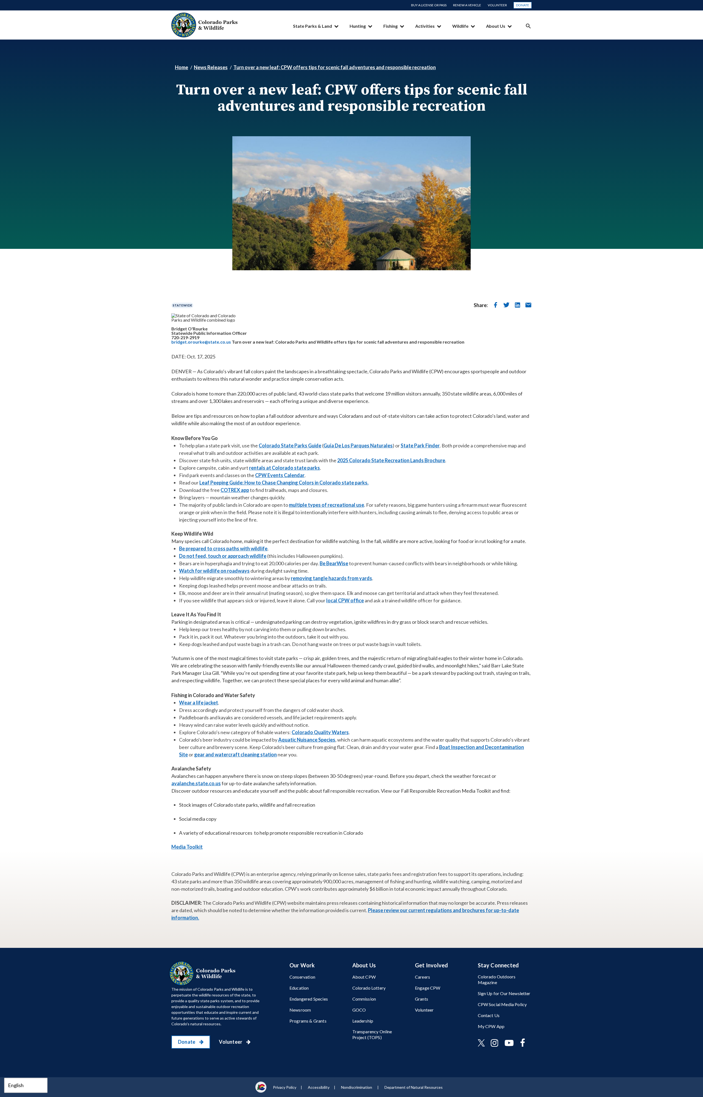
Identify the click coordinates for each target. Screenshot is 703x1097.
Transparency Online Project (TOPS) (372, 1034)
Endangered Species (308, 998)
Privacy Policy (284, 1087)
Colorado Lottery (369, 987)
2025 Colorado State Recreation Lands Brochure (391, 460)
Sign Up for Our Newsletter (504, 993)
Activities (425, 26)
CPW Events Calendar (280, 475)
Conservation (302, 976)
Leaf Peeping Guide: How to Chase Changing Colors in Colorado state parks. (284, 483)
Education (299, 987)
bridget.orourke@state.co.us (201, 341)
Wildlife (460, 26)
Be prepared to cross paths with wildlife (223, 548)
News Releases (211, 67)
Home (181, 67)
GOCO (359, 1009)
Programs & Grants (308, 1020)
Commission (364, 998)
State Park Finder (420, 445)
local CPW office (345, 600)
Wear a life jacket (198, 703)
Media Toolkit (187, 847)
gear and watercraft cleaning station (235, 754)
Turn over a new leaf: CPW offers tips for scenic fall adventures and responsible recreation (334, 67)
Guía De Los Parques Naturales (358, 445)
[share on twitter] (506, 305)
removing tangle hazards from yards (331, 578)
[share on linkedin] (517, 305)
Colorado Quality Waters (320, 732)
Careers (422, 976)
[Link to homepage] (203, 973)
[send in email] (528, 305)
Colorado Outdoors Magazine (497, 979)
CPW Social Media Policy (502, 1004)
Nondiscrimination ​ (357, 1087)
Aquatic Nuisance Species (306, 740)
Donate (522, 5)
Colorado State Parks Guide (290, 445)
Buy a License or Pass (429, 5)
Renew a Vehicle (467, 5)
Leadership (362, 1020)
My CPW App (491, 1026)
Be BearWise (334, 563)
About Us (495, 26)
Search (528, 26)
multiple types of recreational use (326, 505)
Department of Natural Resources (413, 1087)
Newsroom (300, 1009)
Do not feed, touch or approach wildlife (222, 556)
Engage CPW (427, 987)
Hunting (358, 26)
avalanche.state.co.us (196, 783)
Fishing (390, 26)
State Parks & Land (312, 26)
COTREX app (235, 490)
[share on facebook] (495, 305)
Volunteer (497, 5)
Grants (421, 998)
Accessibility (319, 1087)
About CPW (364, 976)
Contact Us (489, 1015)
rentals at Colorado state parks (284, 468)
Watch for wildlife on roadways (214, 571)
